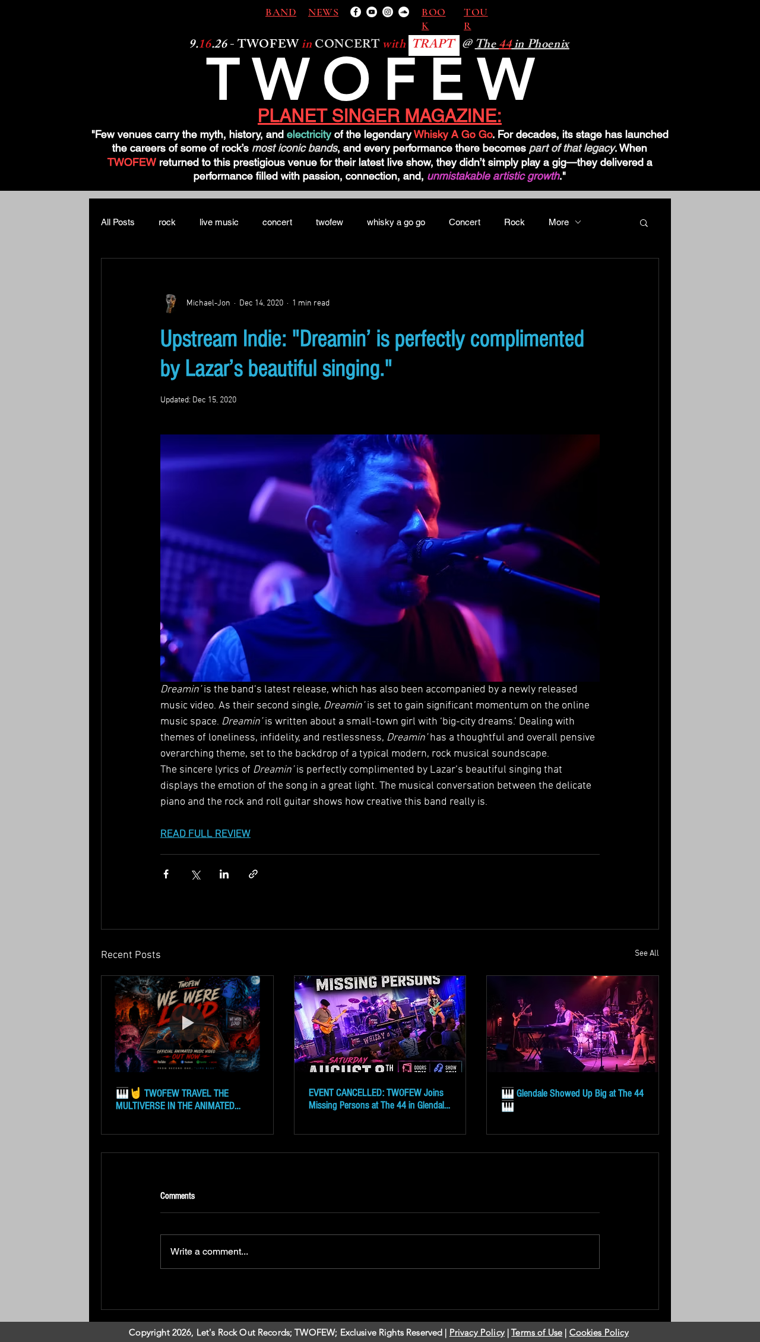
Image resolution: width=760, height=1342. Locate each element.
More (559, 222)
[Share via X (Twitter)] (195, 874)
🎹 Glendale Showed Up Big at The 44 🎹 (572, 1100)
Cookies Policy (599, 1332)
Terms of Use (536, 1332)
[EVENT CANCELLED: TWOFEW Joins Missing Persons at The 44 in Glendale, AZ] (380, 1024)
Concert (464, 222)
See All (647, 954)
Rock (514, 222)
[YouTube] (371, 12)
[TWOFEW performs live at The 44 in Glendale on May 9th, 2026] (572, 1024)
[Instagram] (387, 12)
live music (219, 222)
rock (167, 222)
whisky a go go (396, 222)
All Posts (118, 222)
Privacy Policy (477, 1332)
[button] (644, 222)
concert (277, 222)
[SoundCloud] (403, 12)
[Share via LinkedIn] (224, 874)
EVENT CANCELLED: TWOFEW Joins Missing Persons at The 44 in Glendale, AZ (379, 1098)
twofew (329, 222)
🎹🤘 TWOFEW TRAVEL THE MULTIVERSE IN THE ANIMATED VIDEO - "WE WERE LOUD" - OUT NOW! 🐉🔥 (187, 1099)
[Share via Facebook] (166, 874)
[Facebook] (355, 12)
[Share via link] (253, 874)
